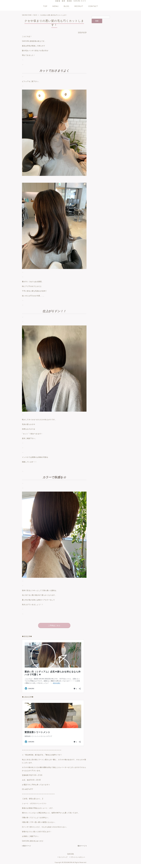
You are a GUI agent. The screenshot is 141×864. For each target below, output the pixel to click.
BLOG (35, 15)
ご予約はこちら (54, 625)
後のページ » (82, 846)
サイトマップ (63, 857)
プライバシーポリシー (78, 857)
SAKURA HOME (26, 15)
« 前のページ (26, 846)
